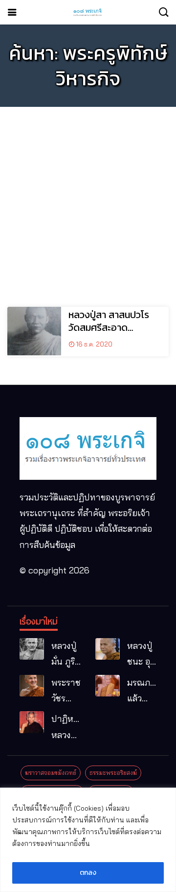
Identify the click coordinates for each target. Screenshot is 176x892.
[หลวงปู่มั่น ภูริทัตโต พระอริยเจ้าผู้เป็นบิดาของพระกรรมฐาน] (32, 649)
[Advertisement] (88, 202)
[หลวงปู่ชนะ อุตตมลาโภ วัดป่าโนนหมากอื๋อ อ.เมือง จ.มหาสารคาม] (107, 649)
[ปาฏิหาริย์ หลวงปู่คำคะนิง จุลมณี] (32, 722)
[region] (88, 840)
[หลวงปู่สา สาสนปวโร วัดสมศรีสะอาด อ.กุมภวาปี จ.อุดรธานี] (34, 331)
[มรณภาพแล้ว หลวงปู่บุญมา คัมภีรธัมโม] (107, 686)
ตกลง (88, 872)
